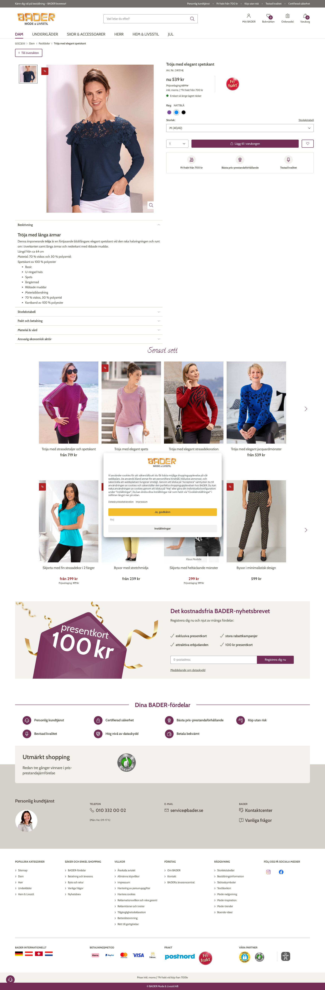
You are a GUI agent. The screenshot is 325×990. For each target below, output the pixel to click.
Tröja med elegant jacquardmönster (256, 449)
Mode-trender (225, 906)
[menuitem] (19, 34)
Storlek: (170, 120)
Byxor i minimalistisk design (256, 568)
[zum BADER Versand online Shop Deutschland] (19, 953)
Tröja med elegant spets (131, 449)
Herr (20, 882)
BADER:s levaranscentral (180, 882)
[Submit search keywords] (192, 18)
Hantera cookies (126, 894)
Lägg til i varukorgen (247, 143)
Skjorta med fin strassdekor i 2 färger (69, 568)
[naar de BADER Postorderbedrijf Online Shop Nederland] (49, 953)
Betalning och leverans (80, 876)
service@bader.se (186, 810)
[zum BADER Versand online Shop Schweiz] (39, 953)
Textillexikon (224, 888)
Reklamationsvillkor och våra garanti (137, 900)
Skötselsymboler (226, 882)
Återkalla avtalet (126, 870)
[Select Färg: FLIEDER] (169, 112)
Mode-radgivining (227, 894)
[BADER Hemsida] (37, 19)
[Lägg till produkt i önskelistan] (308, 144)
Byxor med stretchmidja (131, 568)
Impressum (124, 882)
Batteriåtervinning (127, 918)
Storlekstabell (306, 120)
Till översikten (30, 53)
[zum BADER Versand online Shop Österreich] (29, 953)
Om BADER (173, 870)
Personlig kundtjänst (198, 3)
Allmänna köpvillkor (128, 876)
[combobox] (150, 18)
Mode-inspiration (227, 900)
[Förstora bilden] (151, 205)
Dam (21, 876)
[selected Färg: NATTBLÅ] (176, 112)
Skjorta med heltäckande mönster (194, 568)
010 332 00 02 (111, 810)
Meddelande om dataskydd (187, 670)
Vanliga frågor (75, 888)
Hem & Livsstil (26, 894)
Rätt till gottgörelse (128, 924)
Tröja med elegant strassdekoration (194, 449)
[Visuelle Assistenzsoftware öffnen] (283, 956)
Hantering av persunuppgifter (134, 888)
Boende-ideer (224, 912)
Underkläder (25, 888)
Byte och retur (75, 882)
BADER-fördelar (77, 870)
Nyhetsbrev (74, 894)
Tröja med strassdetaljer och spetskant (69, 449)
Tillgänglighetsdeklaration (132, 912)
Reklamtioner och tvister (131, 906)
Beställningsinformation (230, 876)
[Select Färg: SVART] (184, 112)
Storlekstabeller (225, 870)
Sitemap (22, 870)
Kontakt (171, 876)
